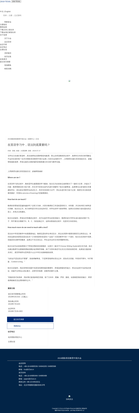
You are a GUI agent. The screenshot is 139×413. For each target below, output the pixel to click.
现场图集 (7, 65)
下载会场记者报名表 (8, 32)
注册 (10, 15)
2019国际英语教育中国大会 (17, 139)
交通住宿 (3, 50)
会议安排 (7, 42)
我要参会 (7, 22)
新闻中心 (31, 139)
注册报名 (3, 24)
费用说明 (3, 27)
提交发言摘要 (5, 62)
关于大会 (7, 38)
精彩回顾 (7, 69)
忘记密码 (17, 15)
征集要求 (3, 59)
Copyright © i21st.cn (58, 408)
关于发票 (3, 35)
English (8, 11)
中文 (1, 11)
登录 (5, 15)
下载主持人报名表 (7, 30)
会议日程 (3, 44)
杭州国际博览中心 (15, 337)
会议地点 (3, 47)
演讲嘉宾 (7, 53)
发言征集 (7, 56)
